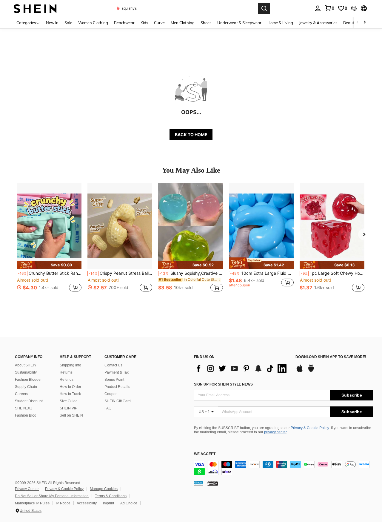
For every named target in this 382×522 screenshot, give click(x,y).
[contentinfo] (283, 468)
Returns (66, 372)
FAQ (107, 408)
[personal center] (317, 8)
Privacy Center (27, 489)
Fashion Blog (25, 415)
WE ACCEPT (204, 454)
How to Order (70, 387)
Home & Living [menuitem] (280, 22)
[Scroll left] (357, 22)
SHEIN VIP (68, 408)
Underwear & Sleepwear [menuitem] (239, 22)
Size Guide (69, 401)
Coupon (111, 394)
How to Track (70, 394)
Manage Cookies (104, 489)
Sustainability (26, 372)
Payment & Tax (116, 372)
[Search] (264, 8)
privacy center (275, 432)
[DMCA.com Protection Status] (212, 483)
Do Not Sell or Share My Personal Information (52, 496)
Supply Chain (26, 387)
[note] (49, 265)
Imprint (108, 503)
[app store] (299, 371)
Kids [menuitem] (144, 22)
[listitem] (49, 240)
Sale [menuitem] (68, 22)
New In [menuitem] (52, 22)
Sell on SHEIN (71, 415)
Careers (21, 394)
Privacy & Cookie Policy (310, 428)
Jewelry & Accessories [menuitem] (318, 22)
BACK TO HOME (191, 134)
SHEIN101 (23, 408)
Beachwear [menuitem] (124, 22)
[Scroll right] (365, 22)
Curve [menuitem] (159, 22)
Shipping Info (70, 365)
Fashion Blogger (28, 379)
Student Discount (29, 401)
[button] (353, 8)
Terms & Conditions (111, 496)
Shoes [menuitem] (206, 22)
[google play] (311, 371)
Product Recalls (117, 387)
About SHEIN (25, 365)
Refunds (66, 379)
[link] (329, 8)
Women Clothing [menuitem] (93, 22)
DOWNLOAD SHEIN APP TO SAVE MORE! (330, 357)
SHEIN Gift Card (117, 401)
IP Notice (63, 503)
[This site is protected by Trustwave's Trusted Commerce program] (198, 483)
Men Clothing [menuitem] (183, 22)
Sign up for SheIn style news (223, 384)
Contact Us (113, 365)
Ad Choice (128, 503)
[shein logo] (35, 8)
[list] (241, 368)
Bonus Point (114, 379)
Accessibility (87, 503)
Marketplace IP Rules (32, 503)
